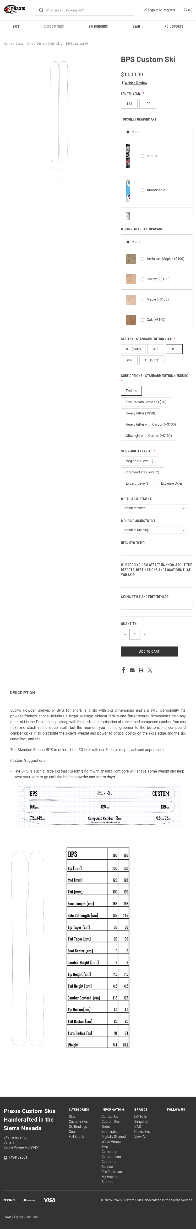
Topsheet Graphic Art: (139, 119)
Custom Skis (54, 26)
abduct (152, 156)
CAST (138, 1126)
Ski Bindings (98, 26)
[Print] (141, 670)
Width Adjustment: (137, 499)
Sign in (153, 10)
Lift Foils (140, 1116)
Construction (111, 1157)
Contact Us (110, 1116)
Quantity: (129, 624)
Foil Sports (174, 26)
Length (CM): (131, 94)
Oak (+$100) (156, 320)
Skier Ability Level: (136, 451)
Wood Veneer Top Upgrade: (142, 229)
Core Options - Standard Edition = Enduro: (155, 376)
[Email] (132, 670)
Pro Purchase (112, 1172)
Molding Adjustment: (139, 521)
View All (140, 1137)
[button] (134, 83)
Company (109, 1152)
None (136, 132)
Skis (15, 26)
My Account (111, 1177)
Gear (136, 26)
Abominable (156, 190)
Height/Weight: (133, 543)
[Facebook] (123, 670)
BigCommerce (28, 1216)
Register (169, 10)
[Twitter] (149, 670)
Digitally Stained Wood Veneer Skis (114, 1142)
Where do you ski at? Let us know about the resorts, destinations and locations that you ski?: (156, 570)
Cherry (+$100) (158, 279)
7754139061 (17, 1157)
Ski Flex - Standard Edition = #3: (146, 339)
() (189, 10)
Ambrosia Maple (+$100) (165, 259)
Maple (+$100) (158, 299)
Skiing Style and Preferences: (145, 597)
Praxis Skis (142, 1132)
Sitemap (108, 1182)
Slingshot (141, 1121)
